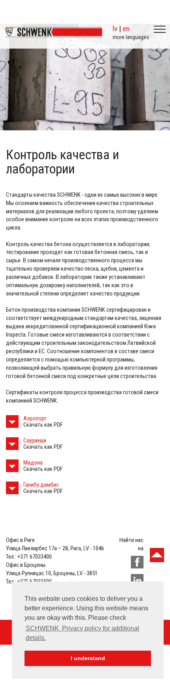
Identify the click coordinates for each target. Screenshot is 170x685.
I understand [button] (88, 658)
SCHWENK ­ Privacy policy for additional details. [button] (82, 633)
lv (115, 28)
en (126, 28)
